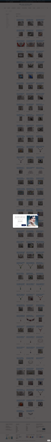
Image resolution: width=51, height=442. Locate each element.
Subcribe (24, 225)
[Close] (38, 214)
